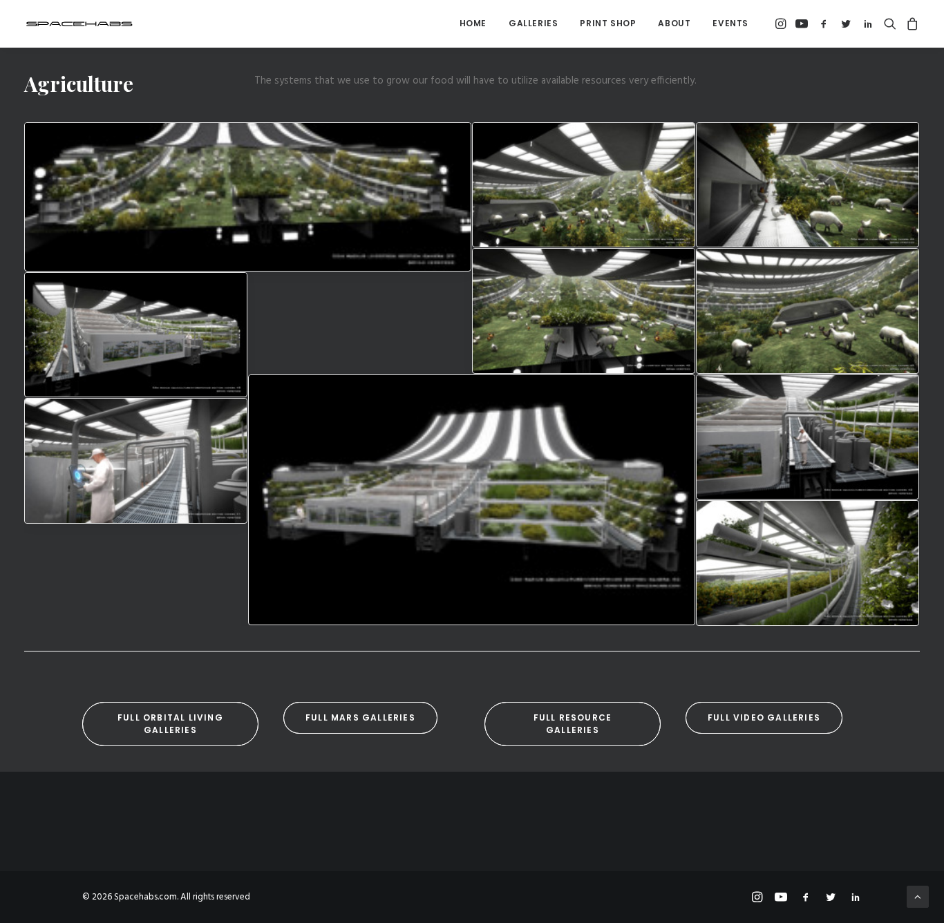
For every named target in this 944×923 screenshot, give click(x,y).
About (674, 23)
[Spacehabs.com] (79, 23)
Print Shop (608, 23)
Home (473, 23)
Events (730, 23)
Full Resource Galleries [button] (574, 724)
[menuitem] (473, 23)
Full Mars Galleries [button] (360, 717)
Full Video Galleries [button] (764, 717)
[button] (782, 23)
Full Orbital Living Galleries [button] (171, 724)
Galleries (533, 23)
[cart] (910, 23)
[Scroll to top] (918, 896)
